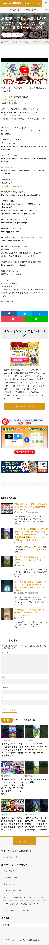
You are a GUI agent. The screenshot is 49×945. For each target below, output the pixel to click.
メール (4, 687)
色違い (18, 34)
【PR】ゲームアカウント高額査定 (17, 910)
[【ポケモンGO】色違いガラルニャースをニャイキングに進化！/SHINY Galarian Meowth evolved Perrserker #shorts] (7, 586)
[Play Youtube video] (24, 71)
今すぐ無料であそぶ (24, 406)
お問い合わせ (9, 884)
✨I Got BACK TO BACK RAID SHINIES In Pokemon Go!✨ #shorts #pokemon (36, 748)
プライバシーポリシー (12, 891)
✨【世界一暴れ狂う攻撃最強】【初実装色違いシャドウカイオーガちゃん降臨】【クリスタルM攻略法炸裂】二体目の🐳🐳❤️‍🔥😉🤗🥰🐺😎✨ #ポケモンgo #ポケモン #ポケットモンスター (31, 534)
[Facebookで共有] (9, 313)
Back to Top (24, 841)
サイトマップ (9, 871)
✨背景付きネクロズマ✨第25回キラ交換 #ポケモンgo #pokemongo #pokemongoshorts (30, 612)
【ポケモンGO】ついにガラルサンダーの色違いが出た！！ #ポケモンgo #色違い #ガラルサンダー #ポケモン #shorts (36, 824)
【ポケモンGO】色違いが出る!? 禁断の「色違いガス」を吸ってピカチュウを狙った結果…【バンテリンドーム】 (12, 824)
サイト (3, 698)
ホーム (3, 10)
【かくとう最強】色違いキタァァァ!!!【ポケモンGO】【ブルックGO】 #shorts (30, 560)
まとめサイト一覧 (11, 857)
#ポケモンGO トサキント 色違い (35, 780)
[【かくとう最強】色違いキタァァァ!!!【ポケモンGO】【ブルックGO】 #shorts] (7, 561)
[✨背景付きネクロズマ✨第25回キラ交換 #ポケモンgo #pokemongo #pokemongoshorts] (7, 614)
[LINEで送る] (36, 319)
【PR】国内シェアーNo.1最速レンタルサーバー (22, 904)
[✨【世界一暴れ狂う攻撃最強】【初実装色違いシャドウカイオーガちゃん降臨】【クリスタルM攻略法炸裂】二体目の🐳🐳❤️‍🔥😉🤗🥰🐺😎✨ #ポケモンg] (7, 533)
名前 (4, 677)
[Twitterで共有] (24, 313)
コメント (4, 652)
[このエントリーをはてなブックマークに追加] (40, 313)
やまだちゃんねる (8, 100)
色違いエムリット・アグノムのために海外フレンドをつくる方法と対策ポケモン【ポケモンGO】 (30, 507)
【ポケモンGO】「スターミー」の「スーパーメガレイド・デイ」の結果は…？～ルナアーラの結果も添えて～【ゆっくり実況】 (12, 786)
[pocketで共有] (13, 319)
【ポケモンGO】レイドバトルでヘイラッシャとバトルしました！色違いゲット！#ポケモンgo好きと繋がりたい (12, 749)
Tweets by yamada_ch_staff (12, 186)
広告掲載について (11, 877)
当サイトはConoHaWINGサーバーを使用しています (24, 897)
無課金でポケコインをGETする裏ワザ (23, 10)
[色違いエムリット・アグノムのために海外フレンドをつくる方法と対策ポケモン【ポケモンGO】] (7, 508)
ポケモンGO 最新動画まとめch (31, 940)
